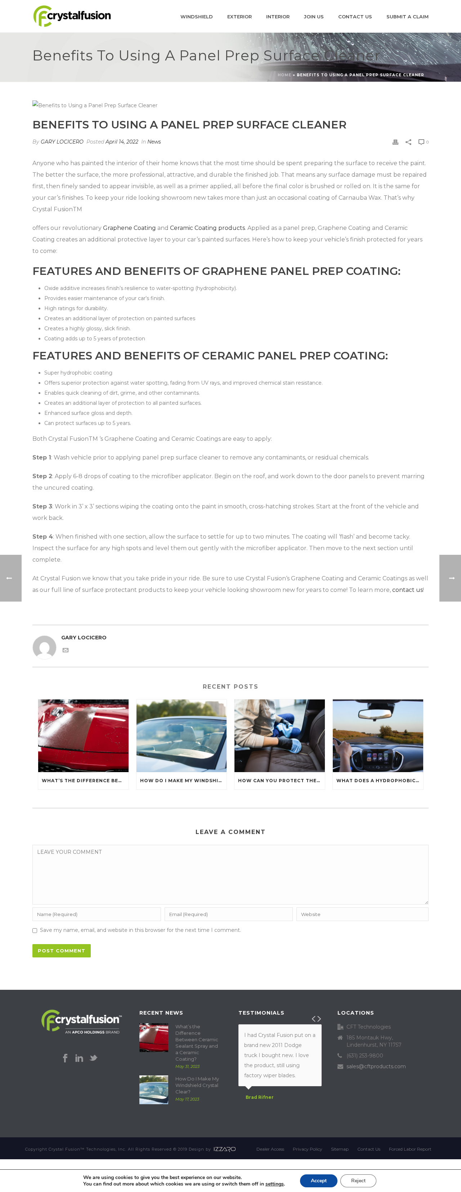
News (154, 142)
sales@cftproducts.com (376, 1066)
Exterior (239, 16)
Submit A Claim (407, 16)
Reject (358, 1180)
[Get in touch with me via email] (65, 651)
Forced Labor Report (410, 1149)
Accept (319, 1180)
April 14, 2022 (122, 142)
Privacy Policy (307, 1149)
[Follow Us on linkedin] (79, 1058)
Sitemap (340, 1149)
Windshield (196, 16)
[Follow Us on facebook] (65, 1058)
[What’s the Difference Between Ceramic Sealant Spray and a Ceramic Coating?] (83, 735)
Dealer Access (270, 1149)
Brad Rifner (260, 1097)
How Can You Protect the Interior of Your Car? (281, 780)
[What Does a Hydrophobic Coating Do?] (378, 735)
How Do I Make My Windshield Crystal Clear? (183, 780)
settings (274, 1184)
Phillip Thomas (264, 1107)
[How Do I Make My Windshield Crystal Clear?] (181, 735)
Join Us (314, 16)
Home (284, 75)
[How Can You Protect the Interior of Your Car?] (279, 735)
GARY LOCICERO (62, 142)
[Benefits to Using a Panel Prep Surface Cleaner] (230, 105)
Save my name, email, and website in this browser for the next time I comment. (140, 930)
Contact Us (355, 16)
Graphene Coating (129, 228)
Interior (278, 16)
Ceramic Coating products (207, 228)
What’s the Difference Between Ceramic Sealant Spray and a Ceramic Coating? (85, 780)
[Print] (395, 142)
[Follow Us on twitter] (93, 1058)
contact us (407, 589)
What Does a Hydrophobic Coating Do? (379, 780)
